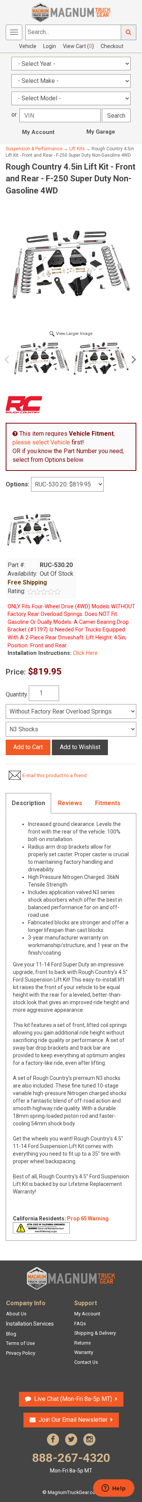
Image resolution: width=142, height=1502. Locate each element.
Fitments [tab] (107, 803)
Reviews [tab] (70, 803)
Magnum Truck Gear (71, 1278)
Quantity (16, 694)
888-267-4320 (71, 1462)
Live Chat (72, 1398)
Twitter (71, 1439)
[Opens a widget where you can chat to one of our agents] (113, 1488)
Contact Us (86, 1362)
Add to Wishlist (80, 747)
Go (128, 32)
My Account (38, 132)
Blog (11, 1334)
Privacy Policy (20, 1353)
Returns (82, 1343)
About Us (16, 1314)
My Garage (100, 131)
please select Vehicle (41, 442)
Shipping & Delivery (95, 1333)
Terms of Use (20, 1343)
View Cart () (78, 46)
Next (132, 359)
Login (49, 46)
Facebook (53, 1439)
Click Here (85, 653)
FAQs (80, 1323)
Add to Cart (28, 747)
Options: (18, 484)
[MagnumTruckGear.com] (71, 12)
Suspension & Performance (34, 148)
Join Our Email (73, 1419)
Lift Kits (77, 148)
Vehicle (27, 46)
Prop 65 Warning (88, 1218)
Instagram (89, 1439)
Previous (9, 359)
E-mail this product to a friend (54, 775)
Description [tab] (28, 803)
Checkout (112, 46)
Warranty (83, 1352)
